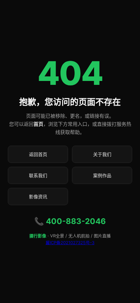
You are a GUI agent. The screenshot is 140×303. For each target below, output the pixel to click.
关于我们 (102, 154)
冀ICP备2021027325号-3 (70, 242)
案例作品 (102, 175)
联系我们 (38, 175)
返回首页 (38, 154)
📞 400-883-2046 (70, 221)
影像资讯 (38, 196)
